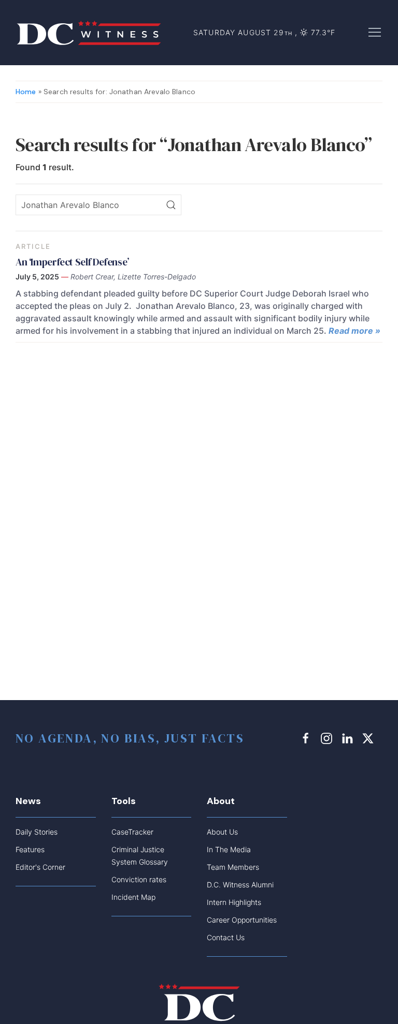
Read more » (354, 330)
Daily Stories (37, 831)
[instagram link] (328, 738)
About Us (222, 831)
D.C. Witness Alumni (240, 884)
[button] (374, 31)
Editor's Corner (40, 867)
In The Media (229, 849)
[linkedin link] (349, 738)
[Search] (171, 205)
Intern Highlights (234, 902)
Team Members (233, 867)
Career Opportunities (242, 919)
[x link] (369, 738)
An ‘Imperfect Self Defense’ (72, 262)
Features (30, 849)
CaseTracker (132, 831)
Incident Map (133, 897)
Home (26, 91)
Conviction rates (138, 879)
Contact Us (226, 937)
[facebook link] (307, 738)
